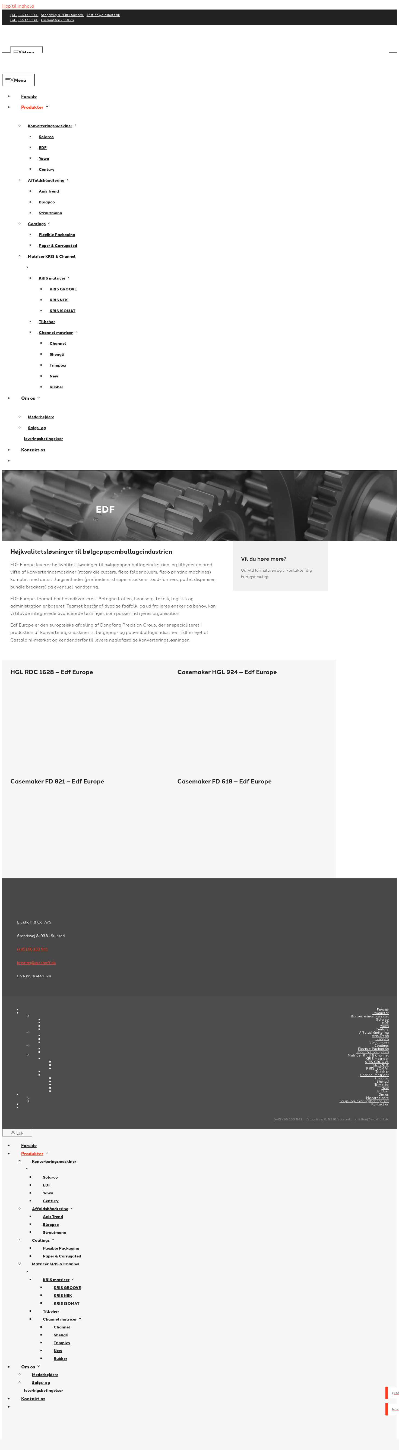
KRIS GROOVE (63, 289)
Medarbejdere (41, 417)
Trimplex (58, 365)
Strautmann (50, 213)
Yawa (44, 158)
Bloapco (47, 202)
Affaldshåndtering (46, 180)
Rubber (56, 387)
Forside (29, 96)
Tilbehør (47, 321)
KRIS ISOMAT (62, 311)
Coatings (37, 224)
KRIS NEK (59, 300)
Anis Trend (49, 191)
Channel (58, 343)
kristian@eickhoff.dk (103, 15)
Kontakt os (33, 449)
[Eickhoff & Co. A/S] (26, 70)
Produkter (32, 107)
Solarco (46, 137)
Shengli (57, 354)
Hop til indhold (18, 6)
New (54, 376)
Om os (28, 398)
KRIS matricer (52, 278)
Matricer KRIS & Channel (52, 256)
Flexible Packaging (57, 234)
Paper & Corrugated (58, 245)
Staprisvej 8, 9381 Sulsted (62, 15)
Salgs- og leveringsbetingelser (43, 433)
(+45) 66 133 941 (24, 15)
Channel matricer (56, 332)
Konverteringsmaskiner (50, 126)
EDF (43, 147)
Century (47, 169)
